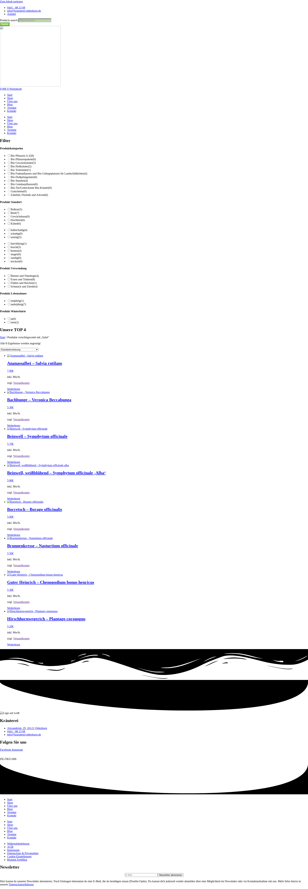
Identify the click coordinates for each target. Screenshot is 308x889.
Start (9, 94)
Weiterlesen (13, 388)
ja (13, 318)
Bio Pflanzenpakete (23, 159)
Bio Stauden (19, 180)
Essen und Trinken (23, 279)
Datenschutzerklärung (21, 884)
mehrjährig (18, 304)
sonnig (16, 237)
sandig (16, 257)
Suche (4, 24)
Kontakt (11, 110)
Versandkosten (21, 382)
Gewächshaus (20, 216)
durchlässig (19, 243)
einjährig (17, 300)
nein (15, 322)
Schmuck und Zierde (24, 286)
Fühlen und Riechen (24, 282)
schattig (16, 233)
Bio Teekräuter (21, 169)
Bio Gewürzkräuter (23, 162)
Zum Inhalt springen (11, 1)
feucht (16, 247)
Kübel (16, 223)
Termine (11, 107)
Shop (10, 98)
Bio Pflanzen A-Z (22, 155)
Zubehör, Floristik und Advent (29, 194)
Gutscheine (19, 191)
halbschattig (19, 230)
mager (16, 254)
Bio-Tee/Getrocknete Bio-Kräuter (31, 187)
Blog (10, 104)
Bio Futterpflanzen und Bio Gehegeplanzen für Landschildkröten (49, 173)
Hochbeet (18, 220)
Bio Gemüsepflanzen (24, 184)
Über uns (12, 101)
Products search (9, 20)
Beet (15, 212)
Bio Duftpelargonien (24, 177)
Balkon (16, 209)
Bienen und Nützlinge (25, 275)
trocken (16, 261)
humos (16, 250)
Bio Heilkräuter (21, 166)
